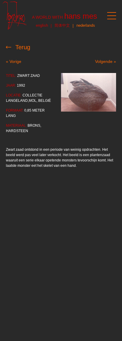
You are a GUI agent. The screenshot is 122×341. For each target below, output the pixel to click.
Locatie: (14, 95)
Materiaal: (16, 125)
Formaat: (14, 110)
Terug (22, 47)
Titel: (11, 76)
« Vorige (13, 61)
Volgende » (105, 61)
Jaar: (11, 85)
